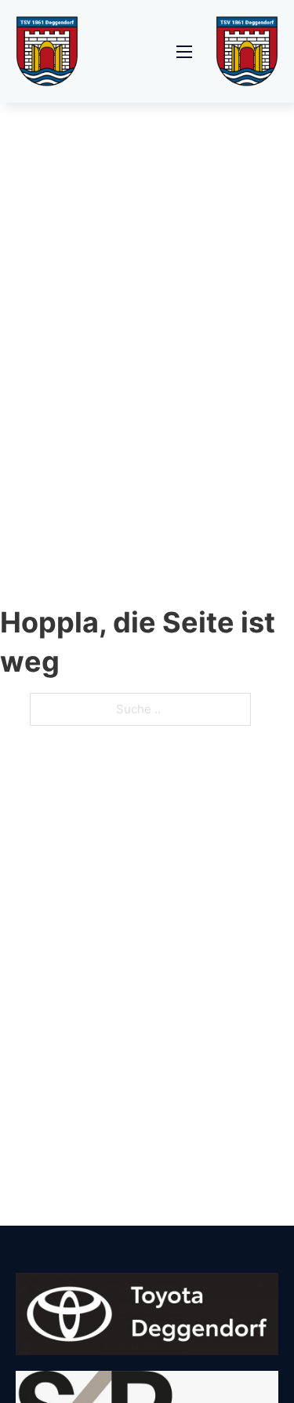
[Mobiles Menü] (184, 52)
